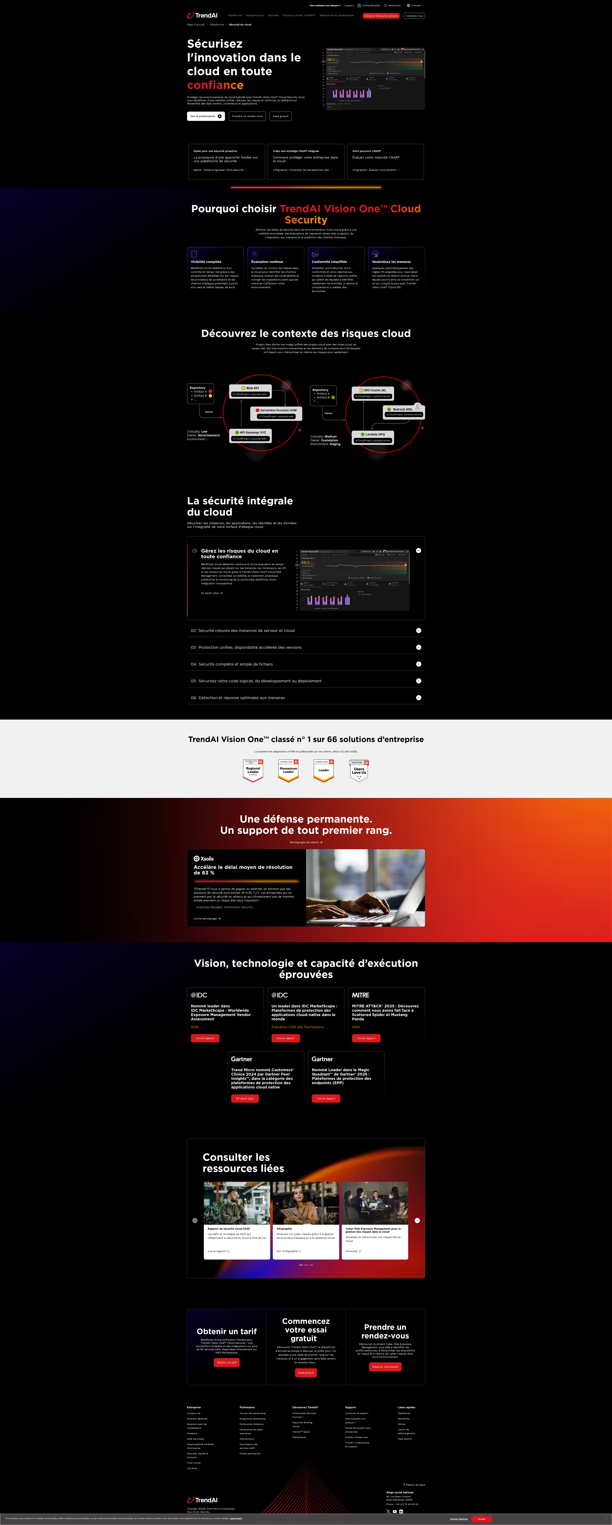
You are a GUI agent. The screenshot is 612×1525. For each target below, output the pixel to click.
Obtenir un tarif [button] (226, 1362)
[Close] (606, 1519)
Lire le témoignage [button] (205, 918)
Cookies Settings (459, 1519)
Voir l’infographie (287, 1251)
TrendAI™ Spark (301, 1431)
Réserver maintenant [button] (385, 1366)
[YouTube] (395, 1511)
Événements (299, 1437)
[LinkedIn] (401, 1511)
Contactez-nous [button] (414, 16)
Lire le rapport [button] (205, 1038)
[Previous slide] (194, 1220)
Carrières (192, 1468)
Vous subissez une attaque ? (325, 5)
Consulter (352, 1251)
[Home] (211, 1500)
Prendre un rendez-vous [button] (247, 116)
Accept (481, 1519)
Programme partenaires (253, 1418)
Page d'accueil (196, 24)
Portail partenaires (250, 1453)
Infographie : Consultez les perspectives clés (301, 169)
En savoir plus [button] (210, 593)
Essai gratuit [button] (280, 116)
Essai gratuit (405, 1439)
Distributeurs (247, 1439)
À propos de (193, 1413)
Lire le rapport (217, 1251)
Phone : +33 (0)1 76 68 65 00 (402, 1504)
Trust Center (194, 1463)
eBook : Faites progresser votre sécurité (219, 169)
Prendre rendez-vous (356, 1437)
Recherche (404, 1418)
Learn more (236, 1518)
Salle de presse (195, 1439)
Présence (192, 1433)
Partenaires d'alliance (252, 1424)
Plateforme (217, 24)
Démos (401, 1424)
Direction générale (197, 1418)
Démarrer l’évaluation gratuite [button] (381, 16)
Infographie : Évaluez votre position (374, 169)
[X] (388, 1511)
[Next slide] (417, 1220)
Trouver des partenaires (253, 1413)
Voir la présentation (202, 116)
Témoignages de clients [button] (304, 842)
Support (349, 5)
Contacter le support (356, 1413)
